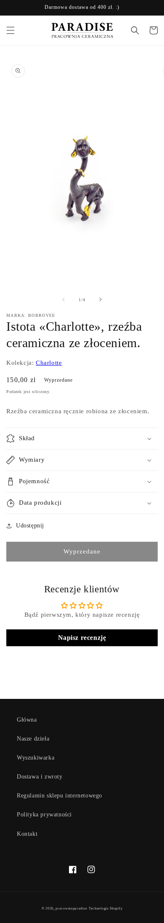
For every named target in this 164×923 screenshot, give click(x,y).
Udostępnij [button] (30, 525)
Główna (27, 720)
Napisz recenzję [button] (82, 637)
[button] (10, 30)
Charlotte (49, 362)
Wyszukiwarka (35, 757)
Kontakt (27, 834)
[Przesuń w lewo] (63, 299)
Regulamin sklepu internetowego (59, 795)
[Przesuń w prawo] (100, 299)
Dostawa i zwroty (40, 776)
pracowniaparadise (71, 908)
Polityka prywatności (44, 814)
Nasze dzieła (33, 739)
